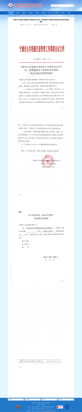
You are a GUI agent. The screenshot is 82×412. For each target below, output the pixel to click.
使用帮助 (43, 402)
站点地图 (38, 402)
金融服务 (57, 12)
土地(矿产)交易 (50, 12)
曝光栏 (69, 12)
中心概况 (18, 12)
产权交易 (37, 12)
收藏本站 (48, 402)
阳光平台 (63, 12)
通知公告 (24, 12)
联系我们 (34, 402)
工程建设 (31, 12)
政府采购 (44, 12)
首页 (11, 12)
